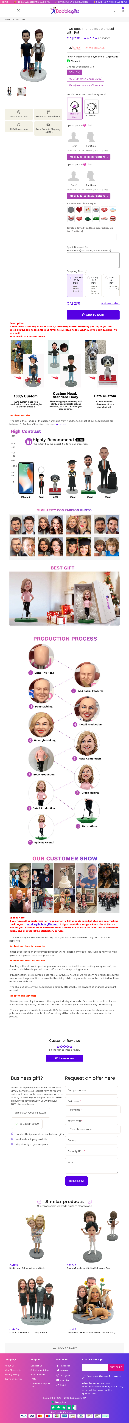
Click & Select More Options (88, 156)
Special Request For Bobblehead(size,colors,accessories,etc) (89, 249)
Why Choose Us (13, 1370)
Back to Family (67, 1348)
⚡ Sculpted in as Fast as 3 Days (99, 1)
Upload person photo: (80, 125)
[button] (90, 38)
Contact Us (36, 1365)
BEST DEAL (20, 19)
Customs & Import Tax (40, 1385)
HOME (7, 19)
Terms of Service (13, 1379)
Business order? (110, 303)
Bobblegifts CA (78, 1398)
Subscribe (116, 1367)
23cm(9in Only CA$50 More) (86, 85)
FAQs (33, 1379)
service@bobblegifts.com (42, 924)
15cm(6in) (74, 72)
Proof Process (38, 1374)
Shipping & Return (40, 1370)
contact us (59, 424)
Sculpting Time (87, 271)
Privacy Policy (12, 1374)
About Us (9, 1365)
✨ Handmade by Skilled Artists (60, 1)
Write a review (64, 1058)
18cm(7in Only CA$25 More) (85, 78)
